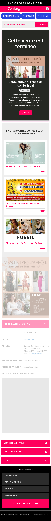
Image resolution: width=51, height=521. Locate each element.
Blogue (7, 460)
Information (11, 475)
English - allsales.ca (25, 469)
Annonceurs (11, 489)
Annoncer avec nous (25, 503)
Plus (42, 171)
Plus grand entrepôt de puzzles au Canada (22, 204)
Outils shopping (13, 482)
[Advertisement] (25, 405)
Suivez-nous (11, 495)
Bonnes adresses (11, 16)
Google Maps (36, 354)
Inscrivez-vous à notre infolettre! (25, 2)
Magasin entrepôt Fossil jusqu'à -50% (24, 243)
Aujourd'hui (28, 16)
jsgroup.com (29, 339)
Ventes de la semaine (14, 443)
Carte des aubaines (13, 452)
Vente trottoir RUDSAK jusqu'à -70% (23, 166)
